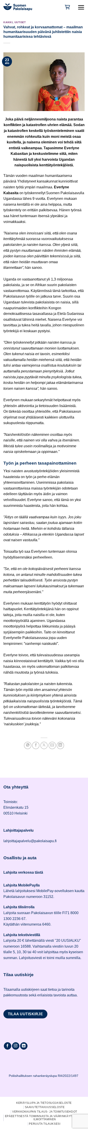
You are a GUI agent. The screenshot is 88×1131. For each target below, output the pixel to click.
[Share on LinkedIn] (60, 745)
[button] (81, 7)
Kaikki (8, 22)
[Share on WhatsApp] (27, 745)
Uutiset (20, 22)
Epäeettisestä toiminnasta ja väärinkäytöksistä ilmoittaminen (44, 1118)
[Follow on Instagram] (15, 1046)
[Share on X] (44, 745)
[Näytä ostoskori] (67, 7)
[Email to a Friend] (52, 745)
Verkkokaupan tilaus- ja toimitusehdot (44, 1111)
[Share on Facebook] (35, 745)
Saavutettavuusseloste (45, 1107)
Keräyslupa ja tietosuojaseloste (44, 1102)
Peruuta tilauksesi (44, 1123)
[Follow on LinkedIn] (24, 1046)
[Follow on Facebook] (7, 1046)
